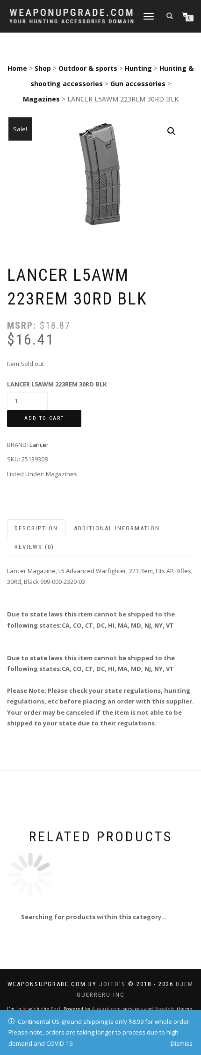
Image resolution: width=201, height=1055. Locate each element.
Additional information (117, 528)
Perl (56, 1009)
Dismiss (182, 1043)
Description (36, 528)
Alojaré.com (106, 1009)
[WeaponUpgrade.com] (71, 16)
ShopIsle (165, 1009)
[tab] (36, 528)
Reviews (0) (34, 546)
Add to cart (44, 418)
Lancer (39, 444)
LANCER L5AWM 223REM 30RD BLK (57, 384)
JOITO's (112, 984)
